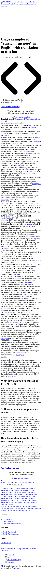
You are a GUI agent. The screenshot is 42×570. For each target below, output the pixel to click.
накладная (32, 127)
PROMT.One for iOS (8, 532)
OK (2, 566)
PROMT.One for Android (10, 534)
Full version (10, 482)
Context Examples (7, 521)
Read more (16, 568)
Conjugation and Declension (11, 523)
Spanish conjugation (8, 506)
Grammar (4, 6)
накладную (20, 355)
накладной (5, 135)
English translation (7, 488)
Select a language (7, 484)
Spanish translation (29, 490)
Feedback (10, 555)
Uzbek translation (22, 500)
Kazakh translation (30, 494)
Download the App (14, 560)
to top (3, 480)
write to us (11, 376)
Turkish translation (27, 498)
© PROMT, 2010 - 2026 (25, 482)
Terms (3, 482)
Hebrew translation (16, 494)
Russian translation (21, 488)
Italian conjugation (16, 508)
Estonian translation (30, 502)
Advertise (10, 562)
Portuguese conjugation (32, 508)
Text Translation (6, 519)
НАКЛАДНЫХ (7, 218)
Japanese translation (8, 504)
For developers (6, 543)
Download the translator (10, 107)
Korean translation (21, 496)
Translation (5, 4)
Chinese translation (7, 496)
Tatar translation (14, 498)
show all (4, 121)
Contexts (12, 4)
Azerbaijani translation (22, 492)
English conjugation (23, 506)
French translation (15, 490)
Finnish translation (15, 502)
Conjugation (26, 4)
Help (9, 557)
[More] (3, 357)
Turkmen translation (8, 500)
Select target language (9, 100)
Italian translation (7, 492)
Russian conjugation (8, 510)
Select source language (9, 57)
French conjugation (23, 510)
